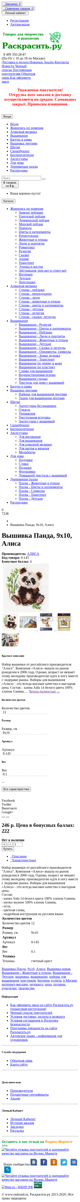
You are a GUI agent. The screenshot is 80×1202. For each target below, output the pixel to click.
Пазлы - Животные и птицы (39, 483)
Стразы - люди (29, 297)
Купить (7, 848)
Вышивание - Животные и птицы (43, 340)
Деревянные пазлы (24, 166)
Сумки (24, 464)
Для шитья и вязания (34, 448)
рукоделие (9, 988)
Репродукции (28, 236)
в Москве (70, 980)
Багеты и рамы (21, 139)
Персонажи (27, 282)
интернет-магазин (15, 984)
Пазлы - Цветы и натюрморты (41, 487)
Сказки (24, 255)
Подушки (26, 460)
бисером (43, 980)
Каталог (8, 201)
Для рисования (30, 437)
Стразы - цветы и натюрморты (41, 305)
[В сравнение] (7, 817)
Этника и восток (31, 266)
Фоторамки (27, 471)
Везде (14, 124)
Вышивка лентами (23, 143)
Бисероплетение (22, 155)
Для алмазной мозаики (35, 444)
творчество (26, 988)
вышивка (22, 976)
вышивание (39, 976)
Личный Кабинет (23, 1119)
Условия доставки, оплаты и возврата (37, 1016)
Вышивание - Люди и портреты (42, 336)
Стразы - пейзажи (32, 290)
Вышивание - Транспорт (37, 359)
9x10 (31, 969)
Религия (25, 251)
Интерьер (26, 274)
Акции (15, 1098)
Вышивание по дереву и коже (40, 363)
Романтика (27, 247)
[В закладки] (3, 817)
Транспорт (26, 263)
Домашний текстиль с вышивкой (43, 475)
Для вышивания (30, 440)
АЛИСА (33, 554)
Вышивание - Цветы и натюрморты (45, 328)
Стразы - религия (31, 313)
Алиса (40, 969)
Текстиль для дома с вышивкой (41, 382)
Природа (25, 228)
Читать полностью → (44, 691)
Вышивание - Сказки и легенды (42, 348)
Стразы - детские (31, 309)
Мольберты (27, 452)
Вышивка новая (58, 969)
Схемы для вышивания (35, 371)
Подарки (25, 467)
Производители (21, 1090)
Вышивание (19, 135)
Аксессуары (19, 159)
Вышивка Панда (14, 969)
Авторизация (19, 24)
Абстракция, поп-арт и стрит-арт (43, 270)
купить (56, 980)
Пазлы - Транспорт (32, 495)
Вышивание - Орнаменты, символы (45, 351)
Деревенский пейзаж (34, 220)
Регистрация (19, 20)
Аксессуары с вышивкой (37, 421)
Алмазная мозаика (23, 132)
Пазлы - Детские (31, 498)
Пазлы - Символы (32, 491)
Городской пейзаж (32, 216)
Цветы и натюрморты (35, 232)
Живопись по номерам (26, 128)
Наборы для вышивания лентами (43, 394)
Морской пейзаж (31, 224)
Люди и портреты (32, 243)
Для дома (17, 163)
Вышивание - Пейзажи (35, 332)
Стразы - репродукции (35, 294)
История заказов (22, 1123)
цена (48, 984)
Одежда (24, 409)
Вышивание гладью (33, 379)
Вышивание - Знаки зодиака (39, 355)
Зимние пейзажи (31, 212)
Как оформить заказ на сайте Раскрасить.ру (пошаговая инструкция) (41, 1007)
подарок (59, 984)
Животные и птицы (33, 239)
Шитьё (15, 147)
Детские (25, 278)
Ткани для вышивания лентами (42, 398)
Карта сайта (19, 1064)
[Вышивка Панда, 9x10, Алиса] (26, 611)
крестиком (28, 980)
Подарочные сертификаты (29, 1094)
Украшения (27, 413)
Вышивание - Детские (35, 344)
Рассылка (17, 1130)
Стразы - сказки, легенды (37, 317)
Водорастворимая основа (37, 375)
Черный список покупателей (31, 1013)
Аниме (24, 259)
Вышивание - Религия (35, 324)
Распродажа (19, 170)
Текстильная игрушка (34, 417)
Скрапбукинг (20, 151)
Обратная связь (21, 1060)
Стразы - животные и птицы (39, 301)
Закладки (17, 1127)
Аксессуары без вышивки (37, 406)
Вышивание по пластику (37, 367)
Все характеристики (16, 789)
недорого (36, 984)
